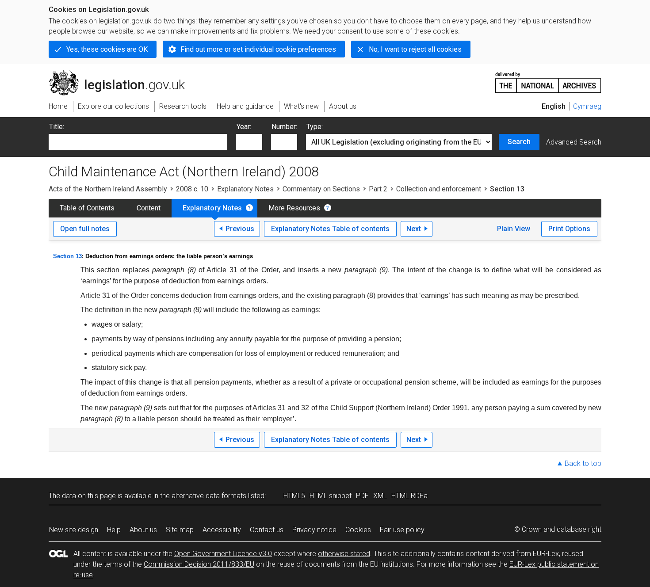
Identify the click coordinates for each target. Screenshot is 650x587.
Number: (284, 126)
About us (143, 530)
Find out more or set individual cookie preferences (258, 49)
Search (519, 141)
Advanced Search (573, 142)
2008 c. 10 (192, 189)
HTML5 (294, 496)
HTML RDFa (409, 496)
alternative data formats (209, 496)
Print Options (569, 229)
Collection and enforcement (438, 189)
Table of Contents (87, 208)
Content (149, 208)
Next (413, 229)
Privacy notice (314, 530)
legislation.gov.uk (121, 74)
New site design (73, 530)
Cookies (358, 530)
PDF (362, 496)
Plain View (513, 229)
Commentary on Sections (321, 189)
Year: (244, 126)
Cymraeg (587, 106)
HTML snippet (331, 496)
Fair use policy (402, 530)
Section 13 (67, 256)
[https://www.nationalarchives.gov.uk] (548, 79)
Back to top (583, 463)
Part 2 (378, 189)
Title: (56, 126)
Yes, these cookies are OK (107, 49)
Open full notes (85, 229)
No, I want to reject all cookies (415, 49)
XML (380, 496)
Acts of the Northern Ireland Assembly (108, 189)
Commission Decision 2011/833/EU (199, 564)
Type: (314, 126)
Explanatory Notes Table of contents (330, 229)
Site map (180, 530)
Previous (240, 229)
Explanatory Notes (245, 189)
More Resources (294, 208)
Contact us (266, 530)
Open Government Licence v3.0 (223, 553)
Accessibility (222, 530)
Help (114, 530)
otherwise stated (344, 553)
